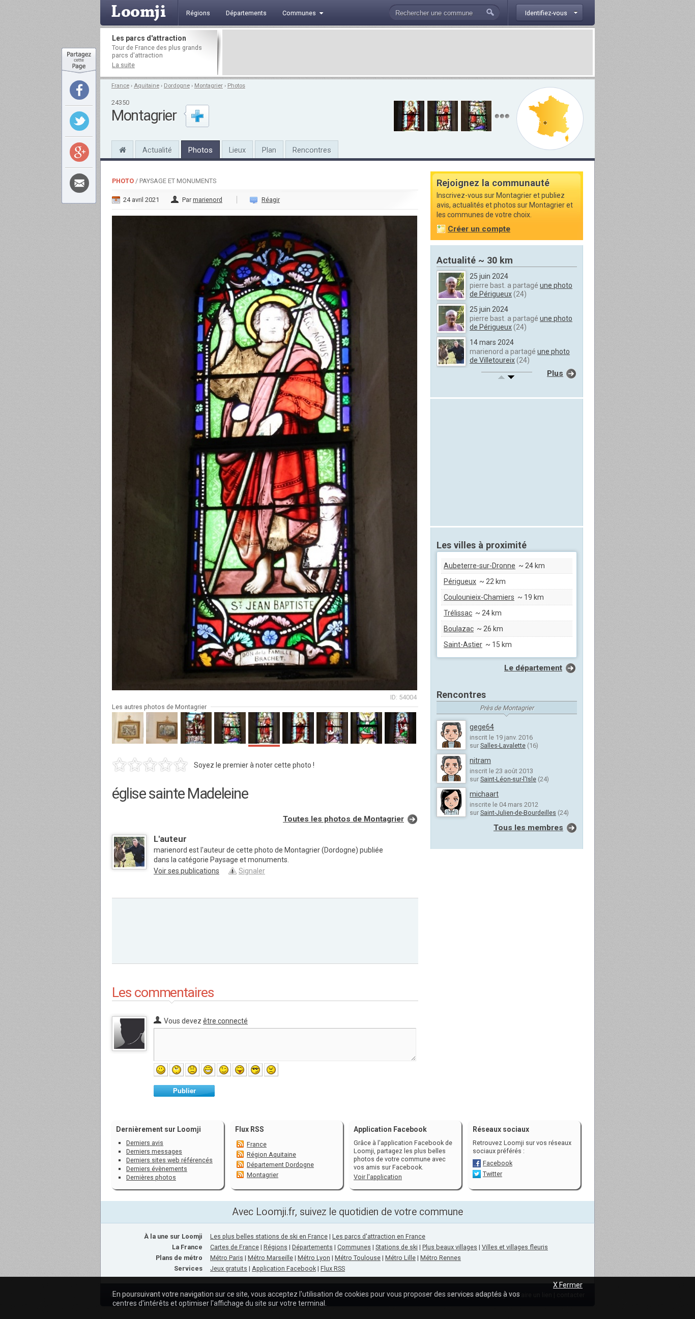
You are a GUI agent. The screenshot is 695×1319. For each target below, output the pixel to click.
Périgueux (460, 581)
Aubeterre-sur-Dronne (479, 566)
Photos (236, 85)
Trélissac (458, 613)
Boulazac (459, 629)
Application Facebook (284, 1268)
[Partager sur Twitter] (79, 121)
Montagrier (208, 85)
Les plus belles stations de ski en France (269, 1236)
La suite (123, 65)
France (120, 85)
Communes (354, 1247)
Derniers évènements (156, 1169)
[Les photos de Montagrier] (502, 116)
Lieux (237, 150)
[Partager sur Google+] (79, 152)
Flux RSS (249, 1129)
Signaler (252, 871)
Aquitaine (146, 85)
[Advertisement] (407, 52)
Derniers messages (154, 1151)
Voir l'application (378, 1177)
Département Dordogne (280, 1164)
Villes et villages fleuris (515, 1247)
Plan (269, 150)
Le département (533, 667)
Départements (312, 1247)
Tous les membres (528, 827)
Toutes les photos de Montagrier (343, 819)
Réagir (271, 199)
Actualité (157, 150)
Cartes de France (234, 1247)
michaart (484, 794)
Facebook (497, 1163)
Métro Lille (400, 1258)
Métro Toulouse (358, 1258)
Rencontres (312, 150)
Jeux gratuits (228, 1268)
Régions (275, 1247)
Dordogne (177, 85)
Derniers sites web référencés (169, 1160)
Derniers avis (144, 1143)
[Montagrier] (122, 148)
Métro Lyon (314, 1258)
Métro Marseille (270, 1258)
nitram (480, 760)
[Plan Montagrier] (550, 118)
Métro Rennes (440, 1258)
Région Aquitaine (271, 1154)
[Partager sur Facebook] (79, 90)
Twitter (492, 1174)
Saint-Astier (463, 644)
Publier (184, 1091)
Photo (123, 181)
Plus (555, 373)
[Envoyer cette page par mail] (79, 183)
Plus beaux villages (449, 1247)
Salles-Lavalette (503, 745)
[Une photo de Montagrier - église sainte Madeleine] (265, 450)
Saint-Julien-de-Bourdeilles (518, 812)
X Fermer (568, 1285)
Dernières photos (151, 1177)
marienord (207, 199)
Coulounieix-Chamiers (479, 597)
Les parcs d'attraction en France (378, 1236)
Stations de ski (396, 1247)
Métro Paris (226, 1258)
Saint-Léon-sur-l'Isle (508, 779)
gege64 (482, 727)
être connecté (225, 1021)
